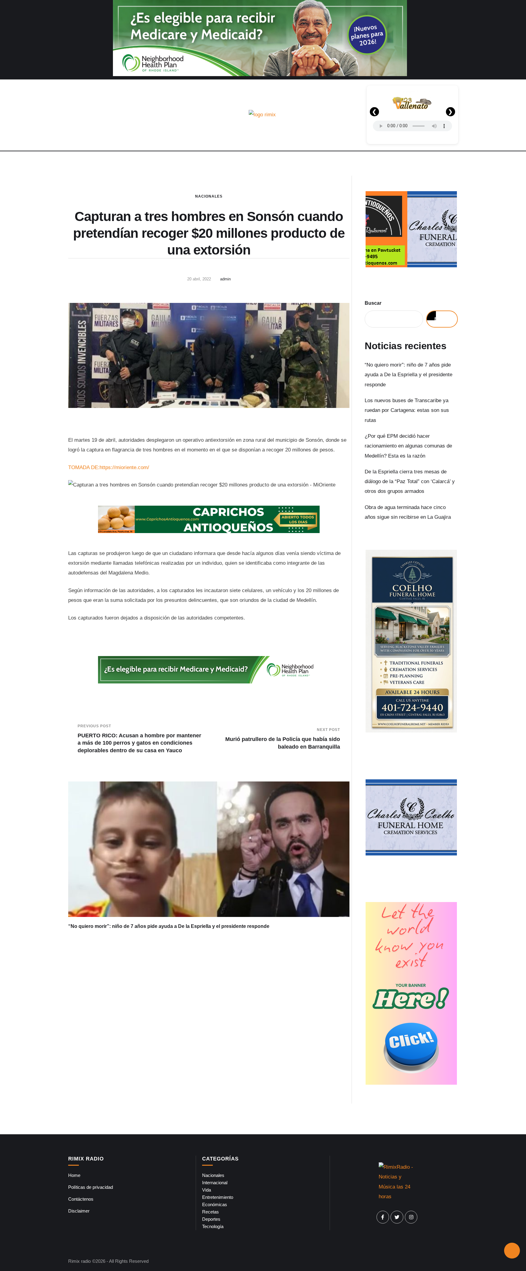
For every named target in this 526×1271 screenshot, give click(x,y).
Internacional (214, 1182)
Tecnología (212, 1226)
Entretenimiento (217, 1197)
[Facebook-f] (383, 1217)
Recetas (210, 1211)
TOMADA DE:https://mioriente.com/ (108, 467)
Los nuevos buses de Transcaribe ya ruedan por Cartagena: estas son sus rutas (407, 410)
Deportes (211, 1219)
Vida (206, 1189)
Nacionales (209, 196)
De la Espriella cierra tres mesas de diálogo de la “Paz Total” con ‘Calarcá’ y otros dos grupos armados (410, 481)
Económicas (214, 1204)
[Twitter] (397, 1217)
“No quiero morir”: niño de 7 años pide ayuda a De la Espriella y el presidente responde (168, 926)
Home (74, 1175)
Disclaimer (78, 1210)
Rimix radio (79, 1261)
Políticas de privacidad (90, 1187)
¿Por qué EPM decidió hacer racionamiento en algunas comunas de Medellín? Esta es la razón (408, 446)
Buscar (373, 303)
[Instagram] (411, 1217)
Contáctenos (80, 1199)
